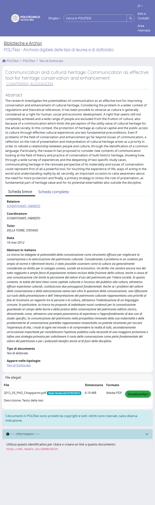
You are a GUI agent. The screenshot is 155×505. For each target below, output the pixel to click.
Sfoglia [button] (53, 18)
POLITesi (12, 61)
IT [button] (139, 6)
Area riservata (144, 28)
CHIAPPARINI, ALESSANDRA (29, 83)
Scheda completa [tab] (53, 191)
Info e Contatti (143, 16)
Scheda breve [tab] (20, 191)
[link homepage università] (23, 18)
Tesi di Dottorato (51, 61)
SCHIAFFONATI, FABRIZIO (23, 206)
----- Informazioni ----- (24, 434)
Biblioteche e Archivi (23, 43)
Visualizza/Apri (138, 394)
